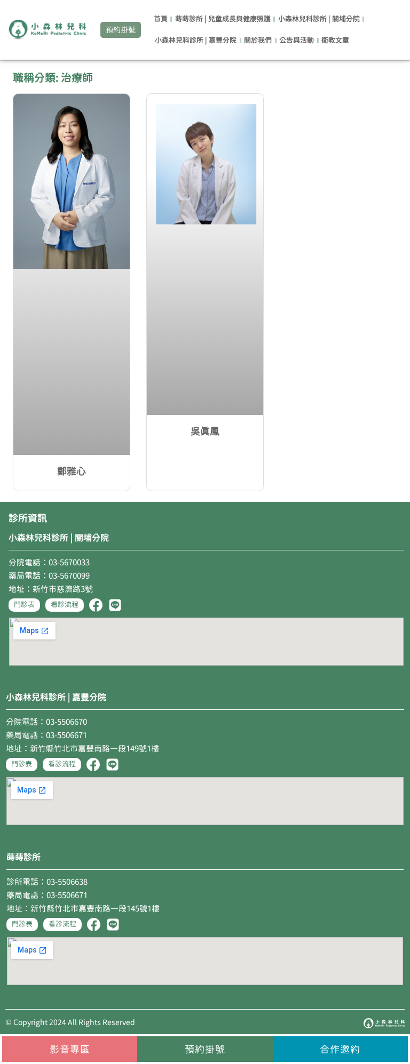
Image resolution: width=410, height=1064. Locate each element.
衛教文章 (335, 40)
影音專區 (70, 1049)
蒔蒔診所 (23, 857)
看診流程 (64, 604)
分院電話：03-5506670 (46, 722)
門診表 (24, 604)
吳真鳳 (205, 431)
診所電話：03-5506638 (47, 882)
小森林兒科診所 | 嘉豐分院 (195, 40)
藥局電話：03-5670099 (49, 576)
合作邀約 (340, 1049)
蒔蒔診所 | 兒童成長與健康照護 (223, 18)
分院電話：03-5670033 (49, 562)
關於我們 (258, 40)
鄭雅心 (71, 471)
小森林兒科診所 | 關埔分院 (319, 18)
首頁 (161, 18)
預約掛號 (205, 1049)
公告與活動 (296, 40)
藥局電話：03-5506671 (46, 735)
